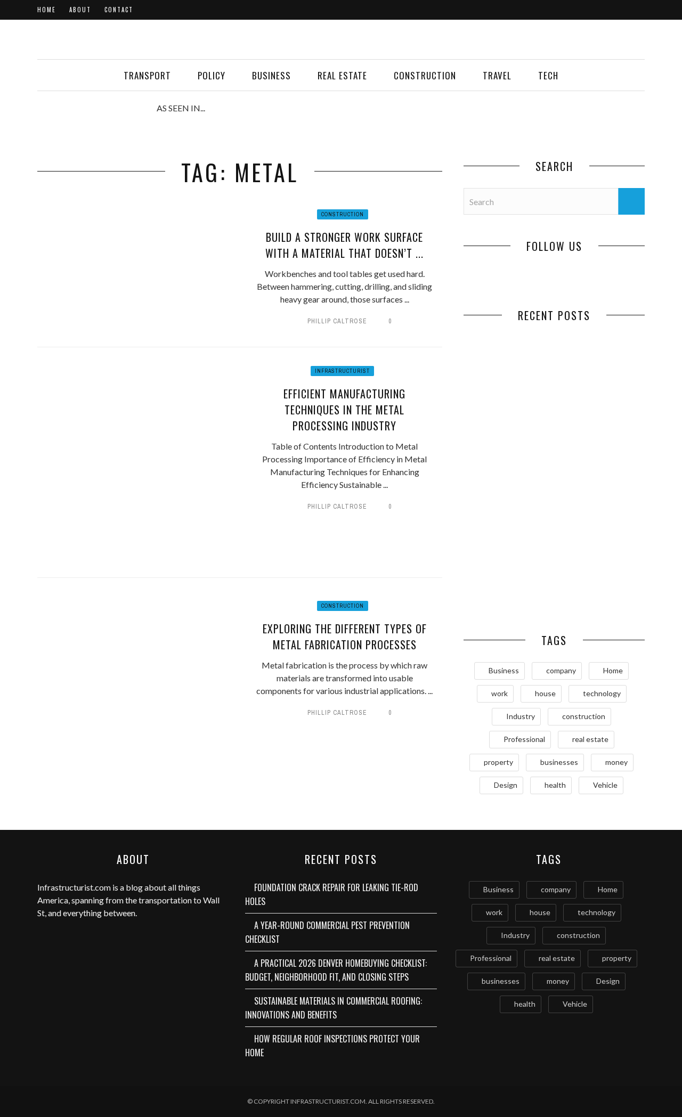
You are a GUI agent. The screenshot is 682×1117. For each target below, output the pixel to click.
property (498, 762)
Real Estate (342, 75)
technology (602, 693)
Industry (520, 716)
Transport (147, 75)
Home (46, 9)
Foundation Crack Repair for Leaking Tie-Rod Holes (509, 406)
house (545, 693)
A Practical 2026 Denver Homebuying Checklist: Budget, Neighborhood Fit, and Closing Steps (509, 508)
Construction (425, 75)
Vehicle (605, 784)
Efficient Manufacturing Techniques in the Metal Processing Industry (344, 410)
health (555, 784)
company (561, 670)
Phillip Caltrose (337, 321)
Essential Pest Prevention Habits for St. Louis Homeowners (599, 593)
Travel (497, 75)
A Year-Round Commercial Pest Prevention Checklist (599, 406)
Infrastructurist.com (74, 887)
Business (271, 75)
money (616, 762)
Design (505, 784)
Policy (211, 75)
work (499, 693)
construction (583, 716)
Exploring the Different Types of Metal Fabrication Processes (345, 637)
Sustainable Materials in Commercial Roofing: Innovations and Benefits (600, 508)
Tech (548, 75)
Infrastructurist (342, 371)
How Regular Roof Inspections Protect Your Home (509, 588)
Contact (118, 9)
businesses (559, 762)
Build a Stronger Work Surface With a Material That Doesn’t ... (344, 245)
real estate (590, 739)
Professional (524, 739)
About (80, 9)
